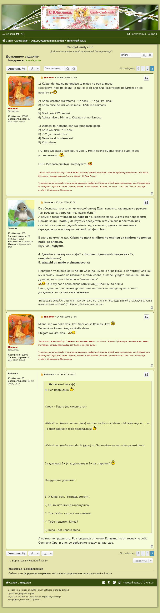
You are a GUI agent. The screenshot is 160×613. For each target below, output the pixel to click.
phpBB (31, 590)
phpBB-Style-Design (51, 597)
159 (23, 233)
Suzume (12, 228)
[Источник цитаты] (46, 389)
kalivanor (13, 373)
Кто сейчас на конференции (26, 569)
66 (23, 378)
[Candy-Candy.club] (80, 17)
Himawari (13, 108)
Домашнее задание (22, 56)
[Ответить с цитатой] (146, 78)
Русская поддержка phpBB (21, 593)
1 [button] (143, 68)
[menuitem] (20, 34)
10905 (25, 116)
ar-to (38, 60)
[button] (138, 68)
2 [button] (147, 68)
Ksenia (30, 60)
